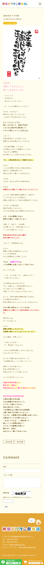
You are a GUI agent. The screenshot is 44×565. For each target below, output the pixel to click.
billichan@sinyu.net (17, 544)
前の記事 (9, 442)
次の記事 (20, 442)
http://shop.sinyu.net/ (27, 547)
